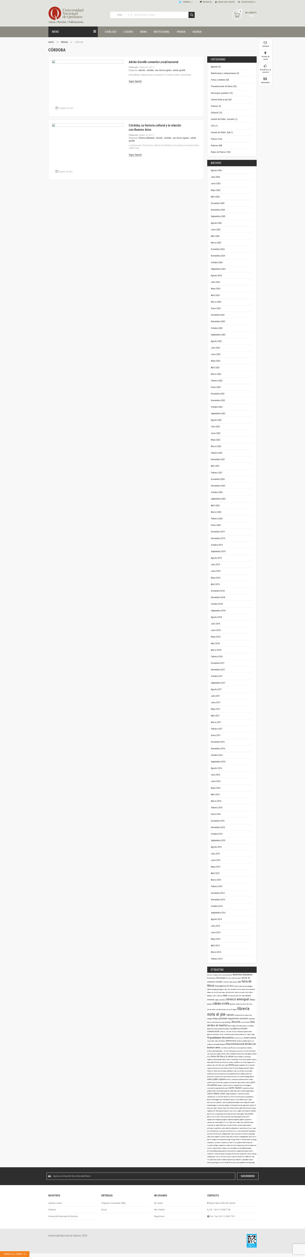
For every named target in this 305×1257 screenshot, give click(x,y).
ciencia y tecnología (232, 1059)
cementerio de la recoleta (247, 1065)
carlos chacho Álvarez (227, 1162)
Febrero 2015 (216, 886)
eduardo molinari (244, 1079)
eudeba (245, 1041)
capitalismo (236, 1157)
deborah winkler (247, 1148)
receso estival (250, 1038)
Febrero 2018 (216, 656)
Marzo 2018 (216, 650)
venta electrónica (220, 1041)
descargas (221, 978)
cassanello (241, 1077)
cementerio (230, 1071)
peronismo (223, 1114)
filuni (246, 1114)
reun (225, 995)
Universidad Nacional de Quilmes (63, 1216)
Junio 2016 (215, 781)
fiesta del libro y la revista (222, 1056)
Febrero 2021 (216, 472)
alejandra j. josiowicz (214, 1142)
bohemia (210, 996)
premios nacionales (213, 1034)
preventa (232, 1004)
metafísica (227, 1097)
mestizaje (234, 1134)
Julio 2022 (215, 426)
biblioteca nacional (226, 1125)
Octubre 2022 (217, 407)
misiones (227, 1137)
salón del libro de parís (230, 982)
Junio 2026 (215, 183)
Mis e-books (159, 1209)
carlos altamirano (225, 1034)
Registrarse (159, 1216)
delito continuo (251, 1154)
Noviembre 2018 (218, 597)
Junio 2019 (215, 571)
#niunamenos (219, 1051)
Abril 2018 (215, 643)
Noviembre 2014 (218, 899)
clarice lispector (212, 1148)
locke (214, 1009)
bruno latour (229, 1029)
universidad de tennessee (248, 1145)
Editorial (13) (216, 112)
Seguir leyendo (135, 81)
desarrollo (210, 1134)
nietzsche (222, 1099)
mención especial (224, 1111)
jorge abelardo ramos (222, 1088)
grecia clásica (212, 1117)
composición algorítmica (220, 1139)
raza (251, 1128)
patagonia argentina (227, 1119)
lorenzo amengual (238, 999)
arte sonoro (225, 1065)
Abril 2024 (215, 295)
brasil (237, 1128)
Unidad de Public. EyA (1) (222, 132)
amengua (210, 1019)
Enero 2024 (216, 308)
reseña (219, 1160)
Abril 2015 (215, 873)
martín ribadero (236, 1088)
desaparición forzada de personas (236, 1154)
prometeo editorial (235, 1074)
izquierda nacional (243, 1094)
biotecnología (211, 978)
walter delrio (245, 1117)
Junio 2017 (215, 702)
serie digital (243, 1059)
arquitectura (245, 1131)
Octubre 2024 (217, 262)
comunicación (213, 1031)
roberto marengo (212, 989)
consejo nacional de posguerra (235, 1114)
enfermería (234, 1054)
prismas (238, 978)
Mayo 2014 (215, 939)
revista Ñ (229, 1009)
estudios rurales (245, 1082)
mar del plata (224, 1062)
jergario (226, 1082)
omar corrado (235, 1034)
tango (253, 1034)
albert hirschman (230, 1128)
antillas (241, 1134)
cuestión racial (244, 1128)
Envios (104, 1209)
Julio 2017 (215, 696)
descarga (249, 1162)
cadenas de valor (227, 1148)
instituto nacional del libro (236, 996)
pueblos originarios (246, 1119)
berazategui (232, 1026)
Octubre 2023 (217, 328)
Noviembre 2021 (218, 459)
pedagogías (221, 989)
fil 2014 (230, 986)
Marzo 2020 (216, 512)
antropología (211, 1157)
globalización (237, 1148)
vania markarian (228, 1077)
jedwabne (252, 1134)
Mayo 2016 (215, 788)
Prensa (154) (216, 139)
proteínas (244, 1048)
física (235, 1142)
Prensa (64, 42)
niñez (220, 1148)
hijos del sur (229, 989)
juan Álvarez (232, 1048)
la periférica (218, 1128)
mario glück (217, 1054)
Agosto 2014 (216, 919)
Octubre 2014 (217, 906)
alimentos (251, 1026)
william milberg (212, 1151)
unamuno (247, 1077)
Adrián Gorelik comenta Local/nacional (153, 62)
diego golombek (220, 1018)
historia (229, 1157)
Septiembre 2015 (218, 840)
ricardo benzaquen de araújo (225, 1091)
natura (210, 1079)
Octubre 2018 (217, 604)
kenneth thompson (221, 1044)
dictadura (223, 1071)
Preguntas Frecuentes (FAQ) (113, 1203)
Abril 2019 (215, 584)
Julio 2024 (215, 282)
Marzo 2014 (216, 952)
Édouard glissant (216, 1131)
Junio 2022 (215, 433)
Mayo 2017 (215, 709)
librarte (215, 1059)
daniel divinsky (234, 1068)
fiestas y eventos (213, 975)
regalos (234, 1051)
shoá (223, 1128)
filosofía (236, 1021)
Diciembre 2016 (218, 742)
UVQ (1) (214, 126)
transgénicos (221, 986)
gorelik (252, 1077)
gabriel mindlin (242, 1142)
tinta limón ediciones (247, 1122)
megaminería (234, 1018)
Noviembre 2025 (218, 210)
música (232, 1137)
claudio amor (238, 986)
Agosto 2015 (216, 847)
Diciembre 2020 (218, 479)
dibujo (252, 999)
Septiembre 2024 (218, 269)
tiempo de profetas (232, 1094)
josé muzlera (233, 1082)
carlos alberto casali (216, 1093)
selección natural (219, 1154)
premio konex (248, 1031)
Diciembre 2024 (218, 249)
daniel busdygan (236, 1117)
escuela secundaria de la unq (237, 1062)
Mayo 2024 (215, 288)
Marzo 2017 (216, 722)
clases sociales (220, 1157)
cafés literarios (218, 996)
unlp (214, 1051)
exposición (248, 1015)
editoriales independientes (222, 1134)
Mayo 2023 (215, 361)
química (245, 1026)
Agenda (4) (216, 67)
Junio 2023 (215, 354)
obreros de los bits (213, 992)
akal (228, 1108)
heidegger (216, 1099)
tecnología (252, 1019)
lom (234, 1122)
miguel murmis (250, 1091)
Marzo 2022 (216, 446)
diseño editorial (239, 1015)
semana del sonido (213, 1122)
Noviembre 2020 (218, 486)
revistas (229, 978)
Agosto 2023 (216, 341)
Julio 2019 (215, 564)
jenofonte (250, 1114)
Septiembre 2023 (218, 335)
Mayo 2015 (215, 867)
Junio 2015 (215, 860)
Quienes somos (55, 1203)
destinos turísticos (246, 1004)
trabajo (246, 1102)
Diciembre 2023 (218, 315)
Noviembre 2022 (218, 400)
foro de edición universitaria (221, 1074)
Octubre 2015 (217, 834)
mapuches (237, 1119)
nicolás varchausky (232, 1079)
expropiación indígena (214, 1119)
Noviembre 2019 (218, 538)
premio (237, 1065)
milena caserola (238, 1125)
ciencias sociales (226, 1031)
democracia (231, 1041)
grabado (210, 1004)
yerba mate (210, 1137)
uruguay (215, 1105)
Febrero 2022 (216, 453)
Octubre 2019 (217, 545)
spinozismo (245, 989)
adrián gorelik (179, 70)
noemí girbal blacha (213, 1062)
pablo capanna (219, 1079)
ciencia (228, 1054)
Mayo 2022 (215, 440)
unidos (251, 1160)
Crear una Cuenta (226, 2)
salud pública (248, 1054)
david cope (236, 1145)
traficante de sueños (213, 1125)
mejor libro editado (246, 1108)
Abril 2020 (215, 505)
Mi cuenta (158, 1203)
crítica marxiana (225, 1117)
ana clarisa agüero (163, 70)
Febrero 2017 (216, 729)
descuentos (228, 1037)
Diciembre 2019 (218, 531)
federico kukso (235, 1108)
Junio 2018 (215, 630)
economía (244, 1018)
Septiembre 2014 (218, 912)
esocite (220, 1068)
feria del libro (217, 1065)
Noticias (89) (216, 145)
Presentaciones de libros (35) (224, 86)
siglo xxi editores (239, 1071)
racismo (244, 1085)
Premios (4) (216, 106)
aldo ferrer (239, 1026)
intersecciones (222, 1108)
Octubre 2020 (217, 492)
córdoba (150, 70)
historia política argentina (234, 1151)
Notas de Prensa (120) (221, 152)
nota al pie (222, 975)
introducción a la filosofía (215, 1097)
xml (217, 1068)
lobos (235, 1091)
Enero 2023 (216, 387)
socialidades (245, 1022)
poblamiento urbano (234, 1102)
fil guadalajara (214, 1037)
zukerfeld (252, 989)
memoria (249, 1048)
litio (208, 1160)
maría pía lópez (212, 1108)
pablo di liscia (224, 1122)
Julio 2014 (215, 926)
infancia (238, 1139)
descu (247, 1071)
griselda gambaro (240, 1162)
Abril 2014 (215, 945)
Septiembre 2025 (218, 216)
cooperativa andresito (226, 1145)
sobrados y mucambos (242, 1160)
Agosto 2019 (216, 558)
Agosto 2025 (216, 223)
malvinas (240, 1051)
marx (218, 1117)
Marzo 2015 (216, 880)
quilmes (210, 1051)
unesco (254, 1059)
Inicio (51, 42)
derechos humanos (242, 974)
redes (234, 978)
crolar (235, 1077)
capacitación (211, 1068)
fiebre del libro (249, 1157)
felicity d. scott (236, 1131)
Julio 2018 (215, 623)
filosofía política (241, 1097)
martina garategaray (213, 1162)
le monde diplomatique (228, 1160)
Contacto (52, 1209)
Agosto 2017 (216, 689)
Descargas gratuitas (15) (222, 93)
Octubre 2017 (217, 676)
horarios (246, 1134)
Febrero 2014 (216, 959)
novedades (229, 975)
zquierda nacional (248, 1088)
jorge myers (246, 1105)
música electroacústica (214, 1022)
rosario (238, 1048)
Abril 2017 (215, 716)
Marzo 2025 (216, 242)
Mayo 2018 (215, 637)
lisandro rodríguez (213, 1145)
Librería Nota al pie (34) (221, 99)
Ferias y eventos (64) (220, 80)
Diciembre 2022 (218, 394)
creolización (226, 1131)
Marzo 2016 (216, 801)
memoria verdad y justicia (226, 1085)
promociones (222, 1059)
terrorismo (217, 1071)
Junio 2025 (215, 229)
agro (238, 1082)
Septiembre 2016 (218, 761)
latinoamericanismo (236, 1105)
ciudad (216, 1029)
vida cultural (249, 992)
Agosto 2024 (216, 275)
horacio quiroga (252, 1139)
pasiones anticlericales (227, 992)
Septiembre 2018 (218, 610)
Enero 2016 (216, 814)
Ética (233, 1097)
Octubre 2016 (217, 755)
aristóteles (224, 1048)
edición (142, 70)
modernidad (222, 1029)
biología (246, 1151)
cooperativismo (219, 1137)
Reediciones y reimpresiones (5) (225, 73)
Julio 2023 (215, 348)
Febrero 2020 (216, 518)
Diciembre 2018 (218, 591)
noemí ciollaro (237, 989)
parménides (250, 1097)
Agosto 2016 (216, 768)
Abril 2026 (215, 197)
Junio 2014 (215, 932)
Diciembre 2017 (218, 663)
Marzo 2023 (216, 374)
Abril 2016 (215, 794)
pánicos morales (240, 1028)
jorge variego (232, 1139)
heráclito (210, 1099)
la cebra (238, 1122)
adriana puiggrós (247, 986)
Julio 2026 (215, 177)
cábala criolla (221, 1003)
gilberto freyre (211, 1091)
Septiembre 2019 (218, 551)
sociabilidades (221, 1009)
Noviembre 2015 (218, 827)
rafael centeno (238, 1057)
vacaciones (211, 1041)
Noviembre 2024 (218, 256)
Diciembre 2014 (218, 893)
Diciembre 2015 (218, 821)
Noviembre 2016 (218, 748)
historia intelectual (147, 138)
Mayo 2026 (215, 190)
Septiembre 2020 (218, 499)
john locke (213, 1160)
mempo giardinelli (244, 1068)
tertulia (232, 1065)
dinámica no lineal (227, 1142)
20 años (226, 1068)
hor (249, 1102)
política (242, 1157)
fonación (249, 1142)
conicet (223, 1054)
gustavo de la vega (213, 1114)
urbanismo (210, 1029)
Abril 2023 (215, 367)
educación (240, 1054)
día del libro (228, 1051)
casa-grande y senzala (220, 1102)
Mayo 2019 (215, 578)
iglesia (237, 992)
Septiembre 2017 (218, 683)
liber (231, 1122)
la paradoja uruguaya (223, 1105)
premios (249, 1059)
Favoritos (207, 2)
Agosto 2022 (216, 420)
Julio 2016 (215, 775)
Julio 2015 (215, 853)
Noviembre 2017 (218, 669)
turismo (209, 1009)
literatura (244, 1139)
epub (253, 1162)
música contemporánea (242, 1137)
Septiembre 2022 (218, 413)
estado (242, 992)
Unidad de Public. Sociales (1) (224, 119)
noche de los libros (245, 1034)
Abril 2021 (215, 466)
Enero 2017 (216, 735)
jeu (240, 981)
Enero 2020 (216, 525)
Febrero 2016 (216, 807)
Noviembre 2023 (218, 321)
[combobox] (152, 15)
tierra (242, 1102)
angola (235, 1009)
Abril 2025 (215, 236)
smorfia (237, 1004)
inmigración (237, 1085)
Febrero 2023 (216, 380)
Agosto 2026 (216, 170)
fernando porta (221, 1151)
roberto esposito (231, 1099)
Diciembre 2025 (218, 203)
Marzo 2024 (216, 302)
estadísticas (239, 1038)
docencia (240, 1041)
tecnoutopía (252, 1131)
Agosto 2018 (216, 617)
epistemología (227, 1022)
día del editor (248, 1051)
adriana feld (219, 1077)
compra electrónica (220, 1000)
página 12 (253, 1105)
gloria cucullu (241, 1091)
